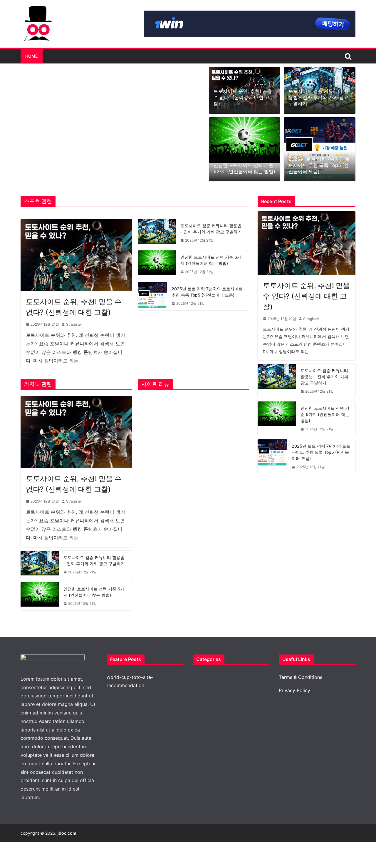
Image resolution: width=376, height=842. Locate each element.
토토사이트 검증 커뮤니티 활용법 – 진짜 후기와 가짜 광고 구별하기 (318, 97)
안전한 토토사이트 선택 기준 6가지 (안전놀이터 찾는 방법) (244, 168)
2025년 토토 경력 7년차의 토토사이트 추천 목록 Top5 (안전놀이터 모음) (319, 165)
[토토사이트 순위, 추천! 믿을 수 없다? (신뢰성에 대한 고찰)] (76, 255)
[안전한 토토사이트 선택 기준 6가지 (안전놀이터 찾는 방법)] (245, 140)
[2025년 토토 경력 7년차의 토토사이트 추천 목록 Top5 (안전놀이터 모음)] (319, 149)
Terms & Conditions (300, 677)
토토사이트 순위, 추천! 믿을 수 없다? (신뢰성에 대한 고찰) (243, 97)
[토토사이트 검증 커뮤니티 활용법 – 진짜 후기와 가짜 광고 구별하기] (157, 233)
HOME (31, 55)
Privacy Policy (294, 690)
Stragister (74, 324)
